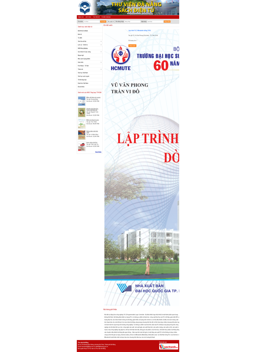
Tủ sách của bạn (106, 17)
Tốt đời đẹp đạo (82, 80)
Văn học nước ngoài (83, 76)
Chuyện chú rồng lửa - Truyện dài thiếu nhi (92, 109)
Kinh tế (80, 34)
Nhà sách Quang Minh (84, 59)
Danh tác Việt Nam (83, 83)
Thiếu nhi (80, 69)
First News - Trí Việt (83, 66)
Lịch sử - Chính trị (83, 45)
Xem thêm (98, 152)
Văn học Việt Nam (83, 73)
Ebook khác (81, 87)
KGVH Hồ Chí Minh (83, 31)
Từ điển (80, 38)
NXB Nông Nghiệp (83, 48)
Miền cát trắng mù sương (93, 97)
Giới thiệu (88, 17)
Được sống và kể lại (91, 142)
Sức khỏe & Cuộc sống (84, 52)
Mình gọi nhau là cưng (92, 120)
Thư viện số (96, 17)
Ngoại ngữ (81, 55)
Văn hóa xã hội (82, 41)
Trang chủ (81, 17)
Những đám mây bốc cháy (92, 131)
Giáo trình (80, 62)
